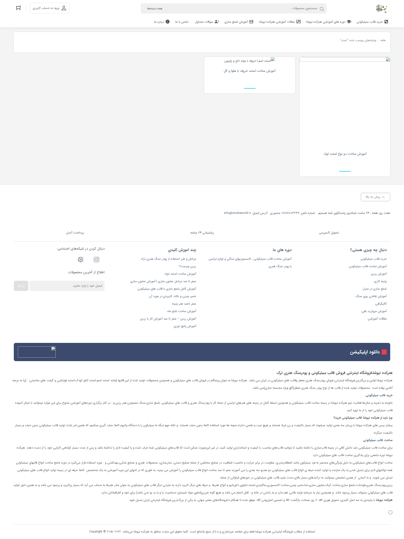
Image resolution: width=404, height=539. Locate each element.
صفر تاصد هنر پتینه (184, 303)
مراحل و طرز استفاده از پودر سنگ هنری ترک (168, 258)
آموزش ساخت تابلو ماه (181, 311)
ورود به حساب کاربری (46, 8)
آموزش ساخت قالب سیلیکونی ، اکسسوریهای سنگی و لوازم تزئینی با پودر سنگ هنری (250, 262)
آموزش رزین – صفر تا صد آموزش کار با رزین (168, 318)
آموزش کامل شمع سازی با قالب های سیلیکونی (166, 288)
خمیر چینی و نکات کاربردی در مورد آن (172, 296)
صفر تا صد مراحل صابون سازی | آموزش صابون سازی (163, 281)
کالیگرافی (381, 303)
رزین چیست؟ (187, 266)
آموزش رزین (379, 273)
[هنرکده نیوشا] (382, 8)
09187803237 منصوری (284, 213)
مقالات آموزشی (377, 318)
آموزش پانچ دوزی (185, 326)
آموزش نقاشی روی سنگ (371, 296)
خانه (383, 40)
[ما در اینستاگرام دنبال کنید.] (96, 260)
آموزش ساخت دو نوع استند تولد (345, 153)
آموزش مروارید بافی (374, 311)
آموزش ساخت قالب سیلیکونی (368, 266)
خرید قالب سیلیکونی (374, 258)
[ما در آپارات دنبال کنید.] (80, 260)
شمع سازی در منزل (375, 288)
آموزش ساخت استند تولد (180, 273)
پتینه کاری (380, 281)
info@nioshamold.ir (237, 213)
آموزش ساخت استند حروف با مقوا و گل (249, 70)
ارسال (21, 285)
